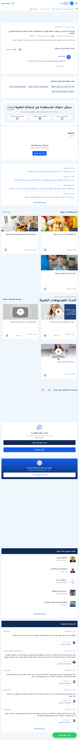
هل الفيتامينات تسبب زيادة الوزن (64, 234)
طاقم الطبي (61, 56)
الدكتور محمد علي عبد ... (65, 644)
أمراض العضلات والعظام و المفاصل (12, 651)
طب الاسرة (64, 571)
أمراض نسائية (7, 670)
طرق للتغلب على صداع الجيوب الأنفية (23, 322)
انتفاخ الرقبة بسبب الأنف (17, 87)
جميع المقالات (6, 212)
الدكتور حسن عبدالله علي (59, 569)
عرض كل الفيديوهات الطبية (12, 299)
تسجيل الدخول (6, 3)
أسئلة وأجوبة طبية (57, 9)
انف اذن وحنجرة (45, 9)
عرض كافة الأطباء (39, 614)
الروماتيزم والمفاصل (61, 582)
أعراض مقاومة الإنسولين (65, 362)
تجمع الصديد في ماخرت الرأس (38, 87)
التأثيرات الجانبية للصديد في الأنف (63, 91)
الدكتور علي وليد (61, 557)
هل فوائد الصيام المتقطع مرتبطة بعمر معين (21, 234)
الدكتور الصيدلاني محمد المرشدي (55, 602)
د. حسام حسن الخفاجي (59, 591)
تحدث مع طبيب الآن (39, 442)
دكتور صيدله (63, 605)
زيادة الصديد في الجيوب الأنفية (61, 87)
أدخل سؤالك (39, 449)
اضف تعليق (38, 153)
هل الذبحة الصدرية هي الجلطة (65, 273)
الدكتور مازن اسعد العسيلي (64, 664)
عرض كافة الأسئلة (39, 202)
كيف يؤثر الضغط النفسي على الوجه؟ (62, 322)
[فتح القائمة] (75, 3)
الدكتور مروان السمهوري (65, 683)
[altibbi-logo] (67, 3)
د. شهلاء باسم (61, 580)
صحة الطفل (6, 631)
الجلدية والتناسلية (62, 560)
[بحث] (13, 3)
